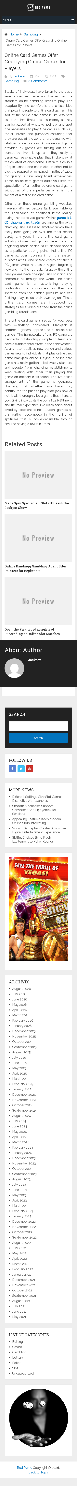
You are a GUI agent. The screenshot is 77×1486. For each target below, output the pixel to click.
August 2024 (21, 1116)
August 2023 (21, 1179)
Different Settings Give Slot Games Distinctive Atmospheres (37, 799)
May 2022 (19, 1253)
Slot (15, 1368)
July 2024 (19, 1121)
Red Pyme (24, 1468)
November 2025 (24, 1036)
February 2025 (22, 1084)
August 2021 (21, 1301)
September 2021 (24, 1296)
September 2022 (24, 1237)
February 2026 (22, 1020)
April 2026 (19, 1010)
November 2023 (24, 1163)
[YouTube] (29, 768)
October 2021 (22, 1290)
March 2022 (20, 1264)
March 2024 (21, 1142)
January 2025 (22, 1089)
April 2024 (19, 1137)
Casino (17, 1347)
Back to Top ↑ (38, 1472)
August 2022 (21, 1243)
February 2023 (22, 1211)
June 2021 (19, 1311)
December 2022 (24, 1221)
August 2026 (21, 989)
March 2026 (21, 1015)
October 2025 (22, 1042)
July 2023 (19, 1184)
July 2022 (19, 1248)
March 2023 (20, 1206)
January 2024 (22, 1153)
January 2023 (22, 1216)
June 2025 (19, 1063)
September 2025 (24, 1047)
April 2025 (19, 1073)
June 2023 (19, 1190)
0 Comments (37, 81)
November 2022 (24, 1227)
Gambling (12, 81)
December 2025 (24, 1031)
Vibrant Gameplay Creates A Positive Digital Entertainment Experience (39, 830)
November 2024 (24, 1100)
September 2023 (24, 1174)
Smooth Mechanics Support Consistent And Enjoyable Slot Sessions (34, 810)
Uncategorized (23, 1373)
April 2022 (19, 1258)
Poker (16, 1363)
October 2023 (22, 1169)
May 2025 (19, 1068)
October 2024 (22, 1105)
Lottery (17, 1357)
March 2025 (20, 1079)
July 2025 (19, 1057)
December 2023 (24, 1158)
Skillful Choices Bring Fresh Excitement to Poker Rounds (33, 839)
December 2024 (24, 1094)
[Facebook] (12, 768)
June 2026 (19, 999)
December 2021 (23, 1280)
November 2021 (23, 1285)
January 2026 (22, 1026)
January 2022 (22, 1274)
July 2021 (19, 1306)
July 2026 (19, 994)
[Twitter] (21, 768)
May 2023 (19, 1195)
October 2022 (22, 1232)
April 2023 (19, 1200)
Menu (7, 20)
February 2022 (22, 1269)
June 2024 (19, 1126)
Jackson (19, 76)
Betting (17, 1342)
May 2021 (19, 1317)
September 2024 (24, 1110)
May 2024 (19, 1132)
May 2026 (19, 1005)
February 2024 (22, 1147)
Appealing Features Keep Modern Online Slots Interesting (36, 821)
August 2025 (21, 1052)
